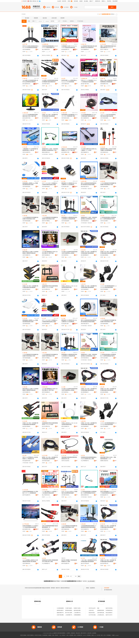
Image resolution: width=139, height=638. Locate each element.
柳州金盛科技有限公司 (27, 460)
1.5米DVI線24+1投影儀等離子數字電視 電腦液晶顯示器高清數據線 (89, 561)
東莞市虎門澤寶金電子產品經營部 (46, 220)
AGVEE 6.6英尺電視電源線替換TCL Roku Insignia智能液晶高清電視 (108, 286)
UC (95, 635)
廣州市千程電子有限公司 (104, 49)
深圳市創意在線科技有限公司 (65, 118)
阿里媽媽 (71, 635)
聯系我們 (89, 633)
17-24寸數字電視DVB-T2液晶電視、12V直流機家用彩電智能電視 (50, 492)
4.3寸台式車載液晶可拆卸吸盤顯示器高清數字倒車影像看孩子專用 (108, 184)
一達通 (112, 635)
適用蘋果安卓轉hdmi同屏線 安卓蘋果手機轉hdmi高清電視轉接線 (108, 149)
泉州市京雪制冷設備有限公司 (46, 289)
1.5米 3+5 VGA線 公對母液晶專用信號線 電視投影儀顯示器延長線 (108, 115)
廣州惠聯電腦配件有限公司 (85, 255)
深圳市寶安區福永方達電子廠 (27, 186)
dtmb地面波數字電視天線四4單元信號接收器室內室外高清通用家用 (89, 47)
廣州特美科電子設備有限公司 (104, 563)
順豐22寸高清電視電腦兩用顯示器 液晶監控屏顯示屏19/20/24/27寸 (108, 47)
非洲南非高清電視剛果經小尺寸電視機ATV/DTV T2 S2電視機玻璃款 (30, 492)
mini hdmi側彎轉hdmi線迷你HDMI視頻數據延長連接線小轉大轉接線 (30, 561)
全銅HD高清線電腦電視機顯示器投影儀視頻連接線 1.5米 (50, 526)
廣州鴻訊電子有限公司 (65, 152)
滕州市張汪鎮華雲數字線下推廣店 (72, 612)
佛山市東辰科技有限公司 (46, 49)
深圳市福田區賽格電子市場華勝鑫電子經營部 (104, 118)
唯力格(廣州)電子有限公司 (65, 186)
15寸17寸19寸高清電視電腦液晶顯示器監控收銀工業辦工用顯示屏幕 (30, 115)
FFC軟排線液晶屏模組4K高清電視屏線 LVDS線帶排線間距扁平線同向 (108, 218)
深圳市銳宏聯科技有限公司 (85, 220)
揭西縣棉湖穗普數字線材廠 (71, 610)
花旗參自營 (91, 610)
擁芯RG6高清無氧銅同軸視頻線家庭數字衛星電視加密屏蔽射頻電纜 (88, 184)
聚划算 (56, 635)
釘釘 (105, 635)
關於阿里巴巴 (84, 633)
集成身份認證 (92, 612)
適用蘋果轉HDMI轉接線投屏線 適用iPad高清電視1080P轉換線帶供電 (69, 218)
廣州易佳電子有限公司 (27, 118)
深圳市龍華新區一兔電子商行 (65, 255)
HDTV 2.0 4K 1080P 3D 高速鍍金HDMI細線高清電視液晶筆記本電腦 (49, 184)
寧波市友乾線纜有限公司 (104, 289)
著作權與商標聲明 (61, 633)
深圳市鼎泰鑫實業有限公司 (65, 220)
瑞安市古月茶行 (109, 615)
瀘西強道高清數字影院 (78, 610)
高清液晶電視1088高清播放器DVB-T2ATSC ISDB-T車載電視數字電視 (69, 115)
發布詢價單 (106, 587)
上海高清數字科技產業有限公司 (72, 615)
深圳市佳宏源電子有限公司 (104, 220)
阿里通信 (89, 635)
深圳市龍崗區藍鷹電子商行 (27, 220)
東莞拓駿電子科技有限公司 (104, 83)
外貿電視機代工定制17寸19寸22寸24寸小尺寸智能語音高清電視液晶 (69, 47)
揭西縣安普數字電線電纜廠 (62, 610)
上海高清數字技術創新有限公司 (80, 612)
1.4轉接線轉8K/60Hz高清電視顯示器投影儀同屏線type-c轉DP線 (30, 149)
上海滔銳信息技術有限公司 (103, 615)
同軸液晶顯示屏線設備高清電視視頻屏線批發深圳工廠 (69, 458)
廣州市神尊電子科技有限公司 (46, 118)
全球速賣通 (44, 635)
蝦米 (75, 635)
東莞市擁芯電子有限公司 (85, 186)
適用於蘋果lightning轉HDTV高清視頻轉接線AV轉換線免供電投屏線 (30, 252)
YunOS (84, 635)
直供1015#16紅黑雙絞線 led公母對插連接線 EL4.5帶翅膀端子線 (30, 458)
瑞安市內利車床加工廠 (110, 608)
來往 (102, 635)
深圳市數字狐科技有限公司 (46, 83)
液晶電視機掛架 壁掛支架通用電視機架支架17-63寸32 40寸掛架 (50, 286)
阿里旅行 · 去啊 (65, 635)
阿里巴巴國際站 (30, 635)
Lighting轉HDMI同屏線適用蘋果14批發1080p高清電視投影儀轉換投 (30, 81)
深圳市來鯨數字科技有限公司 (27, 255)
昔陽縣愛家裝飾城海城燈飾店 (103, 610)
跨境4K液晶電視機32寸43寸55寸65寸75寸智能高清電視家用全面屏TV (108, 492)
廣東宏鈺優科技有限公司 (46, 152)
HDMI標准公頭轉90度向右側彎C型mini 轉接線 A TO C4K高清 (89, 149)
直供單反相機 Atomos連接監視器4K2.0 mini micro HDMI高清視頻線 (69, 81)
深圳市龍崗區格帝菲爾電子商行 (46, 186)
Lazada (117, 635)
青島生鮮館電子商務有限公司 (112, 612)
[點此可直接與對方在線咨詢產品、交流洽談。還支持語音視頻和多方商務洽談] (38, 55)
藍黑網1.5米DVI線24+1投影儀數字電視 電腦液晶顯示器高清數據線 (50, 458)
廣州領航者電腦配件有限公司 (104, 255)
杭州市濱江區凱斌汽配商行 (94, 615)
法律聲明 (68, 633)
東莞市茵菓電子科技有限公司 (65, 289)
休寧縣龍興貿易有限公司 (111, 610)
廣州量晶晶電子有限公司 (65, 49)
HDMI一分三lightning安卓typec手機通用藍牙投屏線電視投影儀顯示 (69, 492)
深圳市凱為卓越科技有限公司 (46, 460)
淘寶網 (49, 635)
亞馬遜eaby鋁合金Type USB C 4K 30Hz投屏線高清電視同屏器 (69, 286)
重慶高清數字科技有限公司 (62, 612)
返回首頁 (85, 581)
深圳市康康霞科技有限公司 (85, 49)
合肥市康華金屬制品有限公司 (103, 612)
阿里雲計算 (79, 635)
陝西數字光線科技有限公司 (79, 608)
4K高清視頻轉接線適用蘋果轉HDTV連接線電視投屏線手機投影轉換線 (88, 526)
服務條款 (73, 633)
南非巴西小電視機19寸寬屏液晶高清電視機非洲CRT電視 (69, 561)
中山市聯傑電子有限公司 (85, 460)
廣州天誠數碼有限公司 (85, 118)
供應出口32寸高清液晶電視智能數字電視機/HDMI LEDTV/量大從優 (69, 149)
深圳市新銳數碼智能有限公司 (27, 49)
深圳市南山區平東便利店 (94, 608)
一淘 (60, 635)
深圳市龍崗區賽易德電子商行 (104, 186)
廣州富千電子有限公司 (85, 83)
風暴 (98, 608)
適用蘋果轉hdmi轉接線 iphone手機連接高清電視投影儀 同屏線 (30, 184)
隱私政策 (78, 633)
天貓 (53, 635)
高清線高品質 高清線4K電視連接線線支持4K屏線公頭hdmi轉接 (50, 561)
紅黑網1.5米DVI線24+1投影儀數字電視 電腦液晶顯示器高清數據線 (50, 115)
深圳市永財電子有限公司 (27, 152)
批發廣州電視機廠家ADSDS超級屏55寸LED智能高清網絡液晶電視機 (30, 526)
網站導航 (94, 633)
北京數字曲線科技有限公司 (71, 608)
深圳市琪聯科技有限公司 (65, 83)
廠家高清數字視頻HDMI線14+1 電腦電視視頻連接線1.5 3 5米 (108, 458)
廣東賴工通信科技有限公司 (104, 460)
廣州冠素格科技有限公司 (27, 83)
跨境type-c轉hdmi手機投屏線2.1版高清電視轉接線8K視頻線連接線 (108, 81)
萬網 (93, 635)
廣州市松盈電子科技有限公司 (27, 495)
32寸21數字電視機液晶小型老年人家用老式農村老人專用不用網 (49, 252)
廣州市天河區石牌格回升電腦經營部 (85, 563)
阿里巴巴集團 (23, 635)
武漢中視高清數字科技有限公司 (63, 615)
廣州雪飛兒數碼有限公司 (27, 289)
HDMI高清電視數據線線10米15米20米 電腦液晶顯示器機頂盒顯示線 (88, 115)
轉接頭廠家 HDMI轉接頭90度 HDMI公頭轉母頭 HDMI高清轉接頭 (69, 184)
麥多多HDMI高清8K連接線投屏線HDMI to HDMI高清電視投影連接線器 (30, 47)
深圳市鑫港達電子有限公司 (85, 289)
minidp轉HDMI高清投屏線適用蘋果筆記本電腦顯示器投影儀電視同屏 (50, 81)
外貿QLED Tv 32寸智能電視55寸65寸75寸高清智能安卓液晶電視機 (89, 81)
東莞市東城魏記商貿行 (46, 255)
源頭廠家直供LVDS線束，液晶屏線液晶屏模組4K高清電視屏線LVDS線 (50, 149)
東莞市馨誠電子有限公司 (85, 152)
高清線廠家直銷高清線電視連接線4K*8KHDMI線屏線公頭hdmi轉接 (89, 458)
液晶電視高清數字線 (94, 587)
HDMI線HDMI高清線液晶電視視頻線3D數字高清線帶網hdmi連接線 (69, 252)
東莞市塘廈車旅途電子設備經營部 (65, 529)
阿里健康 (108, 635)
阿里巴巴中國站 (38, 635)
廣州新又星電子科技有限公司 (104, 529)
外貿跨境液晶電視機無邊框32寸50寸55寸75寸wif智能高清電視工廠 (50, 47)
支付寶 (98, 635)
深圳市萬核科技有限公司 (104, 152)
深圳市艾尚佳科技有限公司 (65, 460)
